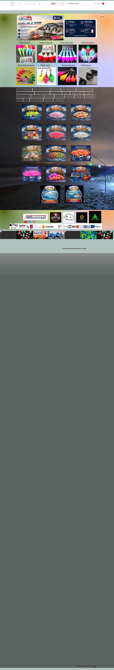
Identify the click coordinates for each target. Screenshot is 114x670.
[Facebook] (29, 221)
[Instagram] (33, 221)
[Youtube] (25, 221)
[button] (103, 3)
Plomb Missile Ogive (26, 65)
